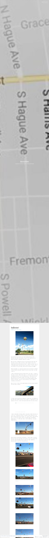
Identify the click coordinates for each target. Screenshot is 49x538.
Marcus (20, 329)
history (18, 329)
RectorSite (24, 161)
